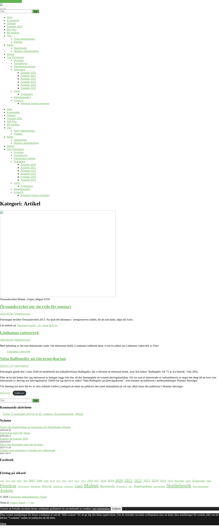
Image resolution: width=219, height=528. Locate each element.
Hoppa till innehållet (11, 1)
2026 (170, 481)
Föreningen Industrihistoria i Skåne (28, 496)
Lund (78, 486)
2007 (32, 480)
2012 (64, 481)
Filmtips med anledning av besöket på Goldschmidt (27, 450)
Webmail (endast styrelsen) (35, 103)
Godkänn (116, 509)
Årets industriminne (24, 38)
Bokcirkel (179, 481)
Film (209, 481)
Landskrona (58, 486)
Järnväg (46, 486)
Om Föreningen (15, 57)
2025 (163, 480)
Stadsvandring (159, 486)
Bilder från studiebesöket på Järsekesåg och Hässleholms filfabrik (35, 427)
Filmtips (18, 41)
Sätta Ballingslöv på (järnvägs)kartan (33, 358)
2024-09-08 (6, 313)
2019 (111, 480)
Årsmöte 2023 (28, 81)
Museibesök (107, 486)
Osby (130, 487)
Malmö (91, 485)
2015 (83, 481)
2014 (77, 481)
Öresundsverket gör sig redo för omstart (35, 306)
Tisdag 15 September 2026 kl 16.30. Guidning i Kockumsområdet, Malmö (43, 414)
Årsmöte (6, 490)
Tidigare (11, 23)
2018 (103, 480)
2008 (39, 480)
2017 (96, 481)
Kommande (13, 20)
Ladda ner (19, 393)
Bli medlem (13, 32)
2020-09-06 (6, 339)
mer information (101, 508)
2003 (8, 481)
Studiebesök (20, 48)
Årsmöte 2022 (28, 78)
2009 (46, 481)
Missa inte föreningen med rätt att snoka (21, 444)
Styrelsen (19, 60)
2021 (128, 480)
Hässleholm (35, 486)
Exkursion (198, 480)
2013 (70, 481)
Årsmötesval (20, 63)
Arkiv (17, 91)
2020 (119, 480)
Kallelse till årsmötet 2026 (14, 438)
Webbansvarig (22, 313)
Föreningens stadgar (24, 66)
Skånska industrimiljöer (26, 51)
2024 (155, 480)
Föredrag (8, 485)
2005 (19, 481)
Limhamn (68, 486)
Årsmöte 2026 (14, 26)
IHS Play (12, 29)
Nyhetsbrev (27, 94)
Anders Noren (17, 502)
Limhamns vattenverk (19, 332)
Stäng (3, 523)
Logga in (18, 100)
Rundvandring (143, 486)
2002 (2, 481)
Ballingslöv (5, 393)
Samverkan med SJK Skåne (15, 433)
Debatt (10, 54)
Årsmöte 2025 (28, 88)
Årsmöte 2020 (28, 72)
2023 (146, 480)
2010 (52, 481)
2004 (13, 481)
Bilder (10, 45)
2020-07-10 (6, 365)
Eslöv (188, 481)
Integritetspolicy (22, 97)
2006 (25, 481)
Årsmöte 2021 (28, 75)
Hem (9, 17)
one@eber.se (22, 365)
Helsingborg (23, 486)
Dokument (19, 69)
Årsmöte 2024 (28, 85)
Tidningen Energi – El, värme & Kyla (37, 325)
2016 (90, 480)
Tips (9, 35)
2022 (138, 480)
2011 (58, 481)
